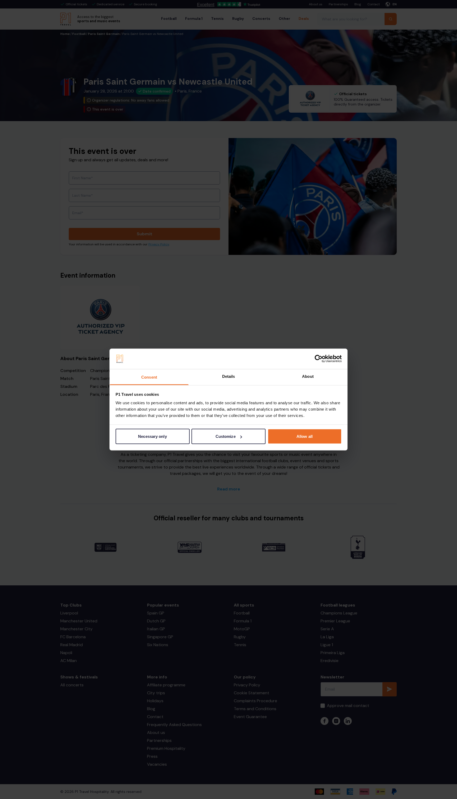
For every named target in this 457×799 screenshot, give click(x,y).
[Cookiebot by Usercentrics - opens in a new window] (318, 359)
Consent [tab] (149, 377)
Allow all (304, 436)
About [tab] (308, 376)
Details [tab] (228, 376)
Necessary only (152, 436)
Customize (226, 436)
